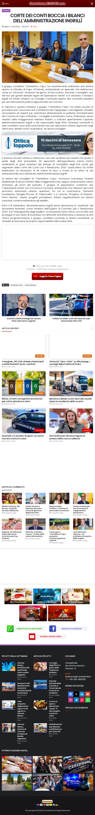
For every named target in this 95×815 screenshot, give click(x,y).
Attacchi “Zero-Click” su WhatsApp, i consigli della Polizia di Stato (69, 363)
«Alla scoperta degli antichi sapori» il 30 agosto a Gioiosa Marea (22, 708)
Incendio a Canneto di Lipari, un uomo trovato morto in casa (23, 437)
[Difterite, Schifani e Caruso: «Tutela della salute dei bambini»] (36, 524)
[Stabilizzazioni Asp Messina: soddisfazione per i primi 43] (40, 727)
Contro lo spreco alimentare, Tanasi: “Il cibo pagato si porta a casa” (54, 708)
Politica (6, 10)
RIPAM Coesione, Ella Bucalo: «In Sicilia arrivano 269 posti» (11, 508)
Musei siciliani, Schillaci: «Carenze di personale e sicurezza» (59, 508)
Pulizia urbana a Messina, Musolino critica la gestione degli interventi (34, 509)
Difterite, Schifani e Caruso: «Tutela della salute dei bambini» (35, 534)
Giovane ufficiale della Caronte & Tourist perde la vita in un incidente (55, 687)
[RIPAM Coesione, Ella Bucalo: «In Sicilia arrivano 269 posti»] (12, 498)
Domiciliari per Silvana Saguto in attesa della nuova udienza (67, 437)
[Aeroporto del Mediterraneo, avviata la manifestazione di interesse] (8, 687)
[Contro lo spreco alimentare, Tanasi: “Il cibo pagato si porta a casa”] (40, 705)
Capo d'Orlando (30, 285)
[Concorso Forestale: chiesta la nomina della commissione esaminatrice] (17, 764)
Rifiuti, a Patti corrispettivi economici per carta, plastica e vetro (22, 400)
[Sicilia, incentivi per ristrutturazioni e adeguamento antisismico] (83, 498)
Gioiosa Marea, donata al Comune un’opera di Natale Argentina (22, 731)
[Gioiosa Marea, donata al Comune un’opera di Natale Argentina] (8, 727)
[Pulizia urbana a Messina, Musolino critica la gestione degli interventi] (36, 498)
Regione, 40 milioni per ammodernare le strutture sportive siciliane (12, 535)
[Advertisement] (47, 242)
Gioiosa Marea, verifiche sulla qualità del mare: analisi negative (23, 669)
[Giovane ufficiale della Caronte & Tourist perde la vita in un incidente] (40, 684)
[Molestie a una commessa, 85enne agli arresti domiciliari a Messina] (78, 764)
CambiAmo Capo (17, 285)
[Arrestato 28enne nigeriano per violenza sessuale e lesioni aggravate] (78, 782)
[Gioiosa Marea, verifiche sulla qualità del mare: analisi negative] (8, 666)
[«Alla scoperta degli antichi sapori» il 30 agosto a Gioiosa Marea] (8, 705)
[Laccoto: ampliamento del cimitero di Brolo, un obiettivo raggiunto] (17, 782)
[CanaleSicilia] (47, 3)
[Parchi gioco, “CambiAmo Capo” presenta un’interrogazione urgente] (59, 524)
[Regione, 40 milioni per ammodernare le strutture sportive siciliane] (12, 524)
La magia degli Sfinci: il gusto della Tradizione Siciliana (54, 668)
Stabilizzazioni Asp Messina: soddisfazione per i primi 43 (55, 728)
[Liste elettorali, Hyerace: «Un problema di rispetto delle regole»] (83, 524)
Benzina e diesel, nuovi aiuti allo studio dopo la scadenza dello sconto (70, 400)
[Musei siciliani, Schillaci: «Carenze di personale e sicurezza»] (59, 498)
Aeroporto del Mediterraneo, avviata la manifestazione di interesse (24, 688)
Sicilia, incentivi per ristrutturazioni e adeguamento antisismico (81, 509)
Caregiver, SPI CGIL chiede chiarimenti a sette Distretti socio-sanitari (23, 363)
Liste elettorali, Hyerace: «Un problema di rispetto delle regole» (82, 535)
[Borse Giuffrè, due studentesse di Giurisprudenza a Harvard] (47, 764)
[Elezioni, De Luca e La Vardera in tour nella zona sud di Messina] (47, 782)
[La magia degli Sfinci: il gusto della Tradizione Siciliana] (40, 666)
